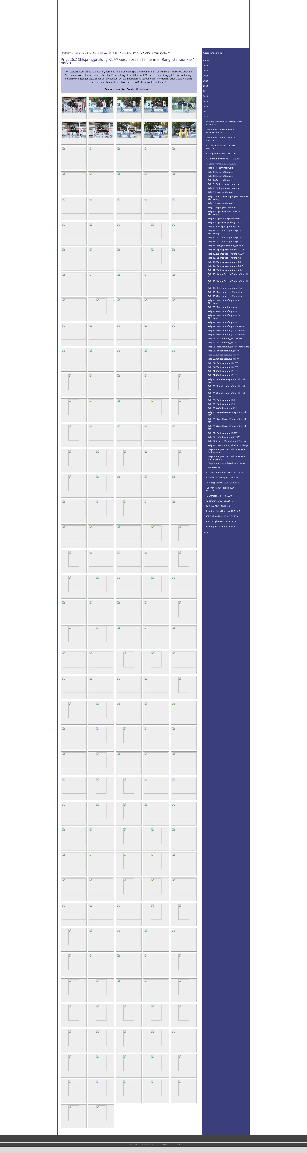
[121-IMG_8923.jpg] (73, 717)
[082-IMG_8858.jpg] (101, 516)
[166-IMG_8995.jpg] (73, 944)
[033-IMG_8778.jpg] (129, 263)
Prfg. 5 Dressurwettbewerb (220, 203)
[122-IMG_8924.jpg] (101, 717)
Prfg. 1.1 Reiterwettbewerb (220, 167)
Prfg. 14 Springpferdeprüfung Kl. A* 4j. (226, 245)
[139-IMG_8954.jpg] (156, 793)
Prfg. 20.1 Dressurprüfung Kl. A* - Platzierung (223, 302)
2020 (205, 96)
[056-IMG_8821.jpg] (73, 390)
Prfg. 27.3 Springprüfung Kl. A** (223, 371)
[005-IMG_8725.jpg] (184, 112)
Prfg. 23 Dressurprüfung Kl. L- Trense (225, 338)
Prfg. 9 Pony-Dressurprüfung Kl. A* (224, 222)
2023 (205, 80)
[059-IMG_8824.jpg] (156, 390)
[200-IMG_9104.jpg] (183, 1096)
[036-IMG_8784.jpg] (74, 289)
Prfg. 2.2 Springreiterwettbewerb (223, 188)
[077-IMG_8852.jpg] (101, 490)
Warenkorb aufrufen (213, 52)
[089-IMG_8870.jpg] (156, 541)
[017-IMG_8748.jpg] (101, 188)
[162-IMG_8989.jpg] (101, 919)
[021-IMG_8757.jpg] (74, 213)
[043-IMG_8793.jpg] (129, 314)
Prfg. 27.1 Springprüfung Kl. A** (223, 363)
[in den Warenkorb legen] (84, 116)
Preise (206, 60)
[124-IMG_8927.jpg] (156, 717)
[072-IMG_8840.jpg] (101, 465)
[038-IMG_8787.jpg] (129, 289)
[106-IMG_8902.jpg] (73, 642)
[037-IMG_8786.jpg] (101, 289)
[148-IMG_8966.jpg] (128, 843)
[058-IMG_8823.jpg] (129, 390)
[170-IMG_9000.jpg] (184, 944)
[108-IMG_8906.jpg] (129, 642)
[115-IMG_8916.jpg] (184, 667)
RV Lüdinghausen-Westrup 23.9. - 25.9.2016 (221, 147)
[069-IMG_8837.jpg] (156, 440)
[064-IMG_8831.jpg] (156, 415)
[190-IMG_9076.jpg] (184, 1045)
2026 (205, 65)
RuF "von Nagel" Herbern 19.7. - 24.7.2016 (220, 489)
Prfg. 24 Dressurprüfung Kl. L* (222, 342)
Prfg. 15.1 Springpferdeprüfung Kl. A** (226, 249)
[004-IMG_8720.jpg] (156, 112)
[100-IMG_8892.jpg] (184, 591)
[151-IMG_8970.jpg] (74, 869)
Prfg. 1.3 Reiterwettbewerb (220, 175)
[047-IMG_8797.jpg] (101, 339)
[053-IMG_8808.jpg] (129, 364)
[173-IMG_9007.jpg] (129, 970)
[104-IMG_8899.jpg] (156, 616)
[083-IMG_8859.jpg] (128, 516)
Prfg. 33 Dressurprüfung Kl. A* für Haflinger (228, 445)
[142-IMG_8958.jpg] (101, 818)
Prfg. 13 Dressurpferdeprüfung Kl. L (224, 241)
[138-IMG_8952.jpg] (128, 793)
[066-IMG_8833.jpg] (73, 440)
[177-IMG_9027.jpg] (101, 995)
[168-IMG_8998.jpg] (129, 944)
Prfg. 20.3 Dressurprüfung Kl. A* (223, 311)
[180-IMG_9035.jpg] (183, 995)
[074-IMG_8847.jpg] (156, 465)
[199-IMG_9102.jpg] (156, 1096)
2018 (205, 106)
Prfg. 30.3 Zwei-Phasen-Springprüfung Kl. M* (227, 427)
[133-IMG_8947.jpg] (129, 768)
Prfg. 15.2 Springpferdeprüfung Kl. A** (226, 253)
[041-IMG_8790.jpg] (74, 314)
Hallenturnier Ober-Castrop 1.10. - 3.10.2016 (222, 139)
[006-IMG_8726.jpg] (74, 137)
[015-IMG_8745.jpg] (184, 163)
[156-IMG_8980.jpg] (74, 894)
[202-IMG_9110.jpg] (101, 1121)
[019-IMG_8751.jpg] (156, 188)
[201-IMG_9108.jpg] (73, 1121)
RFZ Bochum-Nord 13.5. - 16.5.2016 (222, 516)
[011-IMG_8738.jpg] (74, 163)
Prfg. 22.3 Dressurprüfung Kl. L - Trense (226, 334)
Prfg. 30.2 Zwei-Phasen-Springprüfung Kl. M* (227, 420)
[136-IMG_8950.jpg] (74, 793)
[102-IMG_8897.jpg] (101, 616)
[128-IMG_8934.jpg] (128, 743)
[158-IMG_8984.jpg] (128, 894)
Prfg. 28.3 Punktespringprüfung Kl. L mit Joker (227, 394)
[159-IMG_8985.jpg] (156, 894)
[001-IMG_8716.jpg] (74, 112)
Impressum (147, 1144)
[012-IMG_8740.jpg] (101, 163)
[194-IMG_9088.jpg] (156, 1070)
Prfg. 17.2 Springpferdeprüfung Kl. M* (225, 270)
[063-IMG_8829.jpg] (129, 415)
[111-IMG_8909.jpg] (74, 667)
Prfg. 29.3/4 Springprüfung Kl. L (222, 408)
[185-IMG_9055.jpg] (183, 1020)
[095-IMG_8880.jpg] (183, 566)
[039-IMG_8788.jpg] (156, 289)
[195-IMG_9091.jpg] (183, 1070)
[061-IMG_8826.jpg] (73, 415)
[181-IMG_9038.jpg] (73, 1020)
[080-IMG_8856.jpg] (184, 490)
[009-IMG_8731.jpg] (156, 137)
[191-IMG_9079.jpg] (73, 1070)
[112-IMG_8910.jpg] (101, 667)
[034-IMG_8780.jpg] (156, 263)
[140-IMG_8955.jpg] (184, 793)
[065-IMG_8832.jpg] (183, 415)
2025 (205, 70)
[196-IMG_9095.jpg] (73, 1096)
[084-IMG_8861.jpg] (156, 516)
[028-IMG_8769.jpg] (129, 238)
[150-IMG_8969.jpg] (184, 843)
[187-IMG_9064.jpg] (101, 1045)
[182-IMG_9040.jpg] (101, 1020)
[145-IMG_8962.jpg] (184, 818)
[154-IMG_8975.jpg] (156, 869)
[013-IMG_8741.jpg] (129, 163)
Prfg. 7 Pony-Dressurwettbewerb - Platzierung (224, 213)
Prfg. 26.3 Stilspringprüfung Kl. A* (223, 358)
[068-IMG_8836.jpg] (129, 440)
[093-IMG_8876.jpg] (129, 566)
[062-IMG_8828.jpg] (101, 415)
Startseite (66, 52)
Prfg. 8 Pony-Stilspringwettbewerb (224, 218)
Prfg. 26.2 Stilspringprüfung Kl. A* (223, 354)
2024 (205, 75)
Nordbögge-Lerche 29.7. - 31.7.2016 (222, 482)
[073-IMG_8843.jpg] (128, 465)
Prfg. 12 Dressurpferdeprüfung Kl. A (224, 237)
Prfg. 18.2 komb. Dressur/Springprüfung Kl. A (228, 282)
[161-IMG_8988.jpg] (74, 919)
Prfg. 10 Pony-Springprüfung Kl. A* (224, 226)
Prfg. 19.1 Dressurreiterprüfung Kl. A (225, 287)
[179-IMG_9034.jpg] (156, 995)
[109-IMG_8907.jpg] (156, 642)
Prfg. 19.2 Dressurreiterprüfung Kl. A (225, 292)
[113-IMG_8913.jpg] (128, 667)
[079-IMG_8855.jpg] (156, 490)
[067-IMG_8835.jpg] (101, 440)
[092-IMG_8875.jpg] (101, 566)
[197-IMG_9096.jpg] (101, 1096)
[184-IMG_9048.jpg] (156, 1020)
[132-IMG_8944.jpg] (101, 768)
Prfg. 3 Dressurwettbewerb (220, 192)
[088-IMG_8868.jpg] (129, 541)
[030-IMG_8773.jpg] (184, 238)
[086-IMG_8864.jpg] (74, 541)
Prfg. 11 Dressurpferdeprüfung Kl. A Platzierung (224, 232)
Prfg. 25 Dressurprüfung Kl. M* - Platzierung (228, 346)
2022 (205, 85)
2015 (205, 532)
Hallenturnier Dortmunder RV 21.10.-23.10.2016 (220, 131)
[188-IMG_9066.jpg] (128, 1045)
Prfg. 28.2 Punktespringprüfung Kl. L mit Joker (227, 387)
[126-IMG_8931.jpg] (74, 743)
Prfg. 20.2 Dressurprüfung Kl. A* (223, 307)
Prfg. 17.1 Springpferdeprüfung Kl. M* (225, 265)
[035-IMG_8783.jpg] (184, 263)
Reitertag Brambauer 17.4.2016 (220, 526)
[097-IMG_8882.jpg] (101, 591)
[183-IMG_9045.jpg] (128, 1020)
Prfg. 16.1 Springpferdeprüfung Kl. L (224, 257)
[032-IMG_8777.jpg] (101, 263)
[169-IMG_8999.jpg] (156, 944)
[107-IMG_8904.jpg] (101, 642)
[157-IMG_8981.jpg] (101, 894)
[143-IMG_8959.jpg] (128, 818)
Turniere (78, 52)
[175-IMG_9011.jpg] (183, 970)
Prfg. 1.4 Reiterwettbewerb (220, 180)
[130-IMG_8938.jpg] (184, 743)
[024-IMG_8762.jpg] (156, 213)
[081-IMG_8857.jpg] (74, 516)
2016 (88, 52)
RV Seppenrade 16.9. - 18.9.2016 (220, 153)
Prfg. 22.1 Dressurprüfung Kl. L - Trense (226, 326)
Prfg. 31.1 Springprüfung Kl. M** (223, 433)
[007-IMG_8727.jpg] (101, 137)
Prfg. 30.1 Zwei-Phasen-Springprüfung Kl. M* (227, 414)
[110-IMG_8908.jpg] (184, 642)
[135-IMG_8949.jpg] (184, 768)
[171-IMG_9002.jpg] (73, 970)
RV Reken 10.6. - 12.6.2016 (218, 506)
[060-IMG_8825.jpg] (183, 390)
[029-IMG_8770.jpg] (156, 238)
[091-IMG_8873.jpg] (73, 566)
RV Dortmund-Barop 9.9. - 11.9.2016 (222, 158)
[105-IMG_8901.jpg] (183, 616)
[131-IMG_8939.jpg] (74, 768)
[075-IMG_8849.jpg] (183, 465)
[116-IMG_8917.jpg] (74, 692)
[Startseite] (75, 12)
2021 (205, 91)
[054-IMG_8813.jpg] (156, 364)
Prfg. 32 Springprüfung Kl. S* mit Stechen (227, 441)
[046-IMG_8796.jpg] (74, 339)
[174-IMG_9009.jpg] (156, 970)
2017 (205, 111)
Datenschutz (165, 1144)
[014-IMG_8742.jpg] (156, 163)
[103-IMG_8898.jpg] (129, 616)
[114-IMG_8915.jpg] (156, 667)
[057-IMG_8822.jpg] (101, 390)
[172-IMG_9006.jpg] (101, 970)
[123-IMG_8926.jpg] (129, 717)
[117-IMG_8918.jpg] (101, 692)
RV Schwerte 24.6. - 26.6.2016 (219, 500)
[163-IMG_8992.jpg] (129, 919)
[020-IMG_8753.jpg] (184, 188)
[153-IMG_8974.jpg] (128, 869)
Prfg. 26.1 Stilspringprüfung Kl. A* (223, 350)
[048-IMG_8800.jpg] (129, 339)
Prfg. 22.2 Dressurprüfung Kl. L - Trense (226, 330)
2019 (205, 101)
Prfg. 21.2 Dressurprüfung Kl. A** (223, 322)
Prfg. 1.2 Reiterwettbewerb (220, 171)
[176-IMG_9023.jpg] (73, 995)
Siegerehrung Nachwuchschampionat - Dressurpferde (226, 458)
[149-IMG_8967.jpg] (156, 843)
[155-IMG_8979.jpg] (184, 869)
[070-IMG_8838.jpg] (184, 440)
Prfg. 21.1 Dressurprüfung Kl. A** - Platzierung (224, 317)
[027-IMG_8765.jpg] (101, 238)
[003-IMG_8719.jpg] (129, 112)
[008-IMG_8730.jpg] (129, 137)
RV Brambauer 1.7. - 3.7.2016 (219, 495)
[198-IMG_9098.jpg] (128, 1096)
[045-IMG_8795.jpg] (184, 314)
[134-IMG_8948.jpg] (156, 768)
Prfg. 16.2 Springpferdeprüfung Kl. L (224, 261)
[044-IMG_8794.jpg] (156, 314)
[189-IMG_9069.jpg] (156, 1045)
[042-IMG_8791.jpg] (101, 314)
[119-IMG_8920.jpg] (156, 692)
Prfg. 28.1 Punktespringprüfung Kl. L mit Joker (227, 381)
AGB (179, 1144)
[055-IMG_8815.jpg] (184, 364)
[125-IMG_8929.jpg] (184, 717)
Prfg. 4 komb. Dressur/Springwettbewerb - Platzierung (228, 198)
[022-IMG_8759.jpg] (101, 213)
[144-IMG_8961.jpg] (156, 818)
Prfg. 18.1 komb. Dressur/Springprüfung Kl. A (228, 275)
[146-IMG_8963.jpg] (74, 843)
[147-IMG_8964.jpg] (101, 843)
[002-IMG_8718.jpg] (101, 112)
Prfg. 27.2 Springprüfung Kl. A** (223, 366)
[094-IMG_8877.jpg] (156, 566)
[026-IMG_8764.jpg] (74, 238)
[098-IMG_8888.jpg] (129, 591)
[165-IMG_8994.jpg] (183, 919)
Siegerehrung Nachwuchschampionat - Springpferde (226, 451)
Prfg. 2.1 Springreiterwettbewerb (223, 184)
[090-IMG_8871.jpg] (183, 541)
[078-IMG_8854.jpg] (129, 490)
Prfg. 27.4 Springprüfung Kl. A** (223, 375)
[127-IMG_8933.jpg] (101, 743)
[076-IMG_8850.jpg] (73, 490)
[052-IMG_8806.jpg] (101, 364)
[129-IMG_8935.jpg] (156, 743)
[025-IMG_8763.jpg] (184, 213)
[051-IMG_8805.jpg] (74, 364)
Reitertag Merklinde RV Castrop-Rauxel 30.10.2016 (224, 123)
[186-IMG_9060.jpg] (73, 1045)
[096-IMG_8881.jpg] (73, 591)
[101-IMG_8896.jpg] (74, 616)
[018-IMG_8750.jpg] (129, 188)
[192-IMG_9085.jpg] (101, 1070)
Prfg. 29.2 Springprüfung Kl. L (221, 404)
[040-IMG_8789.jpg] (184, 289)
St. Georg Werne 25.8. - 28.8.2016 (112, 52)
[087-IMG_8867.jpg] (101, 541)
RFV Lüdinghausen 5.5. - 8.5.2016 (221, 521)
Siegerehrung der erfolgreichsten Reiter (226, 463)
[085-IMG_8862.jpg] (184, 516)
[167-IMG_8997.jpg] (101, 944)
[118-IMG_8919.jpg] (129, 692)
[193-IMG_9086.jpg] (128, 1070)
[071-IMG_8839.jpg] (73, 465)
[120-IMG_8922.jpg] (183, 692)
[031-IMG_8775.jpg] (74, 263)
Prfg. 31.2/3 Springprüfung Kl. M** (224, 437)
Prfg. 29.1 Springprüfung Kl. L (221, 400)
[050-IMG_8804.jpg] (184, 339)
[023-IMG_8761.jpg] (129, 213)
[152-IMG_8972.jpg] (101, 869)
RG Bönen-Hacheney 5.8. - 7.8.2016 (222, 477)
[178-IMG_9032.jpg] (129, 995)
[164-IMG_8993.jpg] (156, 919)
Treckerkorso (214, 467)
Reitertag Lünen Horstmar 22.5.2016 (223, 511)
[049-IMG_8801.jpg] (156, 339)
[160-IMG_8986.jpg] (184, 894)
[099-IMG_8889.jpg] (156, 591)
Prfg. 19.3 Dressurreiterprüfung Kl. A (225, 296)
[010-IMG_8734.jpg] (184, 137)
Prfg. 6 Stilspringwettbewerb (221, 207)
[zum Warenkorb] (245, 52)
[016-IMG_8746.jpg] (74, 188)
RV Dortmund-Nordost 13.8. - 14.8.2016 (224, 472)
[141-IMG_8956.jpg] (74, 818)
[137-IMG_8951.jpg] (101, 793)
